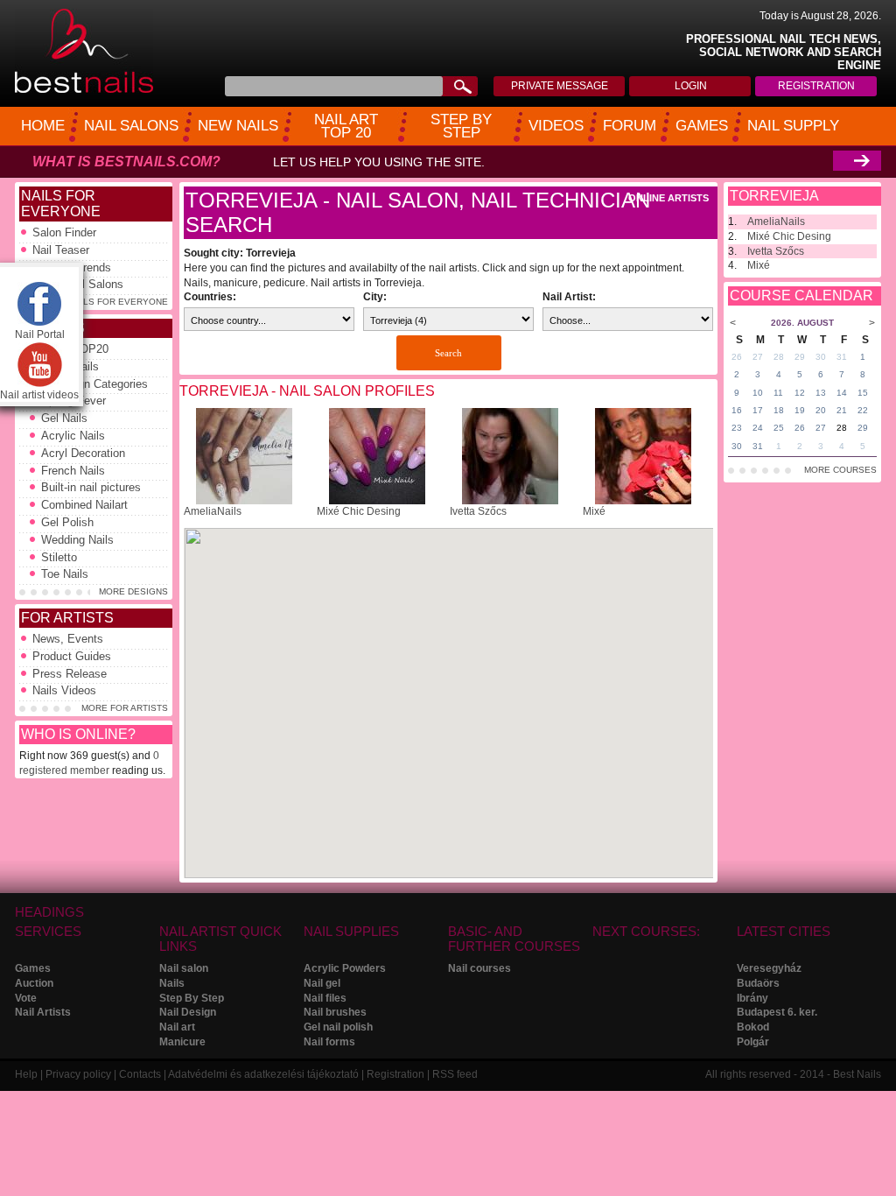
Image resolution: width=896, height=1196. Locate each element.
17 (757, 410)
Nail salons (131, 125)
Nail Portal (40, 334)
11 (778, 392)
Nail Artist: (569, 297)
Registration (816, 86)
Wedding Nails (77, 539)
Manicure (182, 1042)
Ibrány (752, 998)
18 (779, 410)
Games (702, 125)
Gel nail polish (338, 1027)
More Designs (133, 591)
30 (821, 357)
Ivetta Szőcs (478, 511)
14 (841, 392)
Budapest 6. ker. (777, 1012)
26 (737, 357)
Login (691, 86)
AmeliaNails (213, 511)
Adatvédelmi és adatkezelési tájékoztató (263, 1074)
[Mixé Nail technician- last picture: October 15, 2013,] (643, 501)
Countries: (210, 297)
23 (737, 428)
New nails (238, 125)
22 (863, 410)
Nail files (325, 998)
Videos (556, 125)
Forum (629, 125)
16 (737, 410)
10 (757, 392)
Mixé (594, 511)
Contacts (140, 1074)
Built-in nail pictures (91, 487)
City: (375, 297)
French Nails (73, 470)
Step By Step (191, 998)
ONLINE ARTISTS (668, 198)
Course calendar (801, 295)
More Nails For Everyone (103, 301)
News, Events (67, 638)
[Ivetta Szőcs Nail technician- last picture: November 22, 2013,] (510, 501)
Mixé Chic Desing (359, 511)
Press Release (69, 673)
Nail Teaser (60, 250)
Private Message (559, 86)
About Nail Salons (77, 284)
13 (821, 392)
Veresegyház (769, 968)
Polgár (753, 1042)
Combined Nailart (84, 504)
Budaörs (758, 983)
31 (841, 357)
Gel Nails (64, 418)
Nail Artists (43, 1012)
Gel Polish (67, 522)
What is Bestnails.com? (126, 161)
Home (43, 125)
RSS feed (455, 1074)
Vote (26, 998)
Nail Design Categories (90, 383)
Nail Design (187, 1012)
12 (799, 392)
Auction (34, 983)
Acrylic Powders (345, 968)
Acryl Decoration (83, 453)
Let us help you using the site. (379, 162)
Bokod (753, 1027)
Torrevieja (774, 195)
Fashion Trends (71, 267)
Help (26, 1074)
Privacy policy (78, 1074)
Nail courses (479, 968)
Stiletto (59, 557)
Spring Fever (73, 400)
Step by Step (461, 126)
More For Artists (124, 708)
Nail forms (329, 1042)
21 (841, 410)
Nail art (177, 1027)
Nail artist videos (39, 395)
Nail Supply (793, 125)
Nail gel (322, 983)
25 (779, 428)
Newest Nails (65, 366)
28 (779, 357)
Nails (172, 983)
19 (799, 410)
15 (863, 392)
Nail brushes (335, 1012)
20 (821, 410)
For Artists (67, 617)
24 (757, 428)
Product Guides (71, 656)
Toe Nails (64, 573)
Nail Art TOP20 (70, 348)
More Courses (840, 470)
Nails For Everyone (61, 203)
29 (799, 357)
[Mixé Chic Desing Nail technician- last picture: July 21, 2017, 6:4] (377, 501)
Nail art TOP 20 (346, 126)
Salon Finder (64, 232)
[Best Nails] (84, 90)
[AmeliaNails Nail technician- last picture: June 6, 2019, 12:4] (244, 501)
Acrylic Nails (73, 435)
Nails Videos (64, 690)
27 (757, 357)
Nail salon (183, 968)
